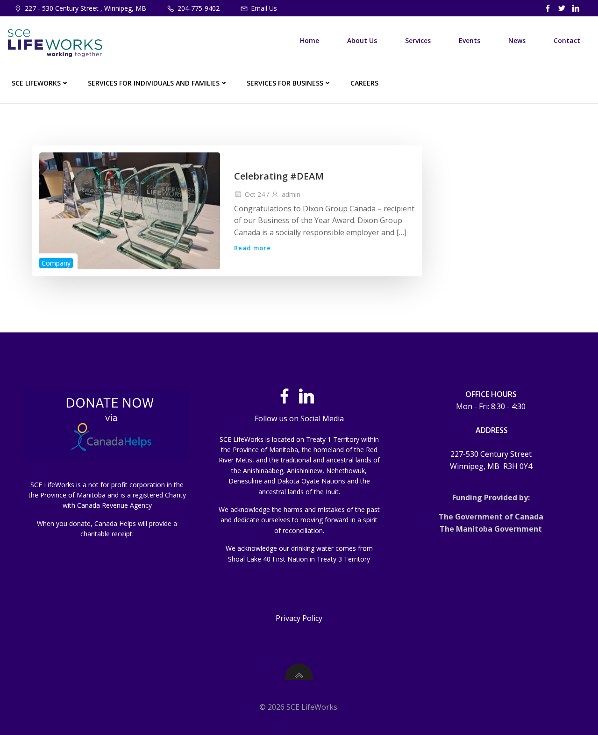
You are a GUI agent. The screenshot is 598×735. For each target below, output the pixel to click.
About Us (362, 40)
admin (291, 194)
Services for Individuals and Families (154, 83)
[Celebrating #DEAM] (129, 210)
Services (418, 40)
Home (309, 40)
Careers (364, 83)
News (517, 40)
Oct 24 (255, 194)
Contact (567, 40)
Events (469, 40)
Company (56, 263)
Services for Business (285, 83)
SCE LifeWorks (36, 83)
